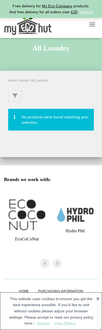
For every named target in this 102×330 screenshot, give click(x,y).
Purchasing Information (60, 291)
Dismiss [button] (86, 12)
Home (12, 80)
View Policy (65, 323)
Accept (43, 323)
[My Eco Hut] (30, 24)
